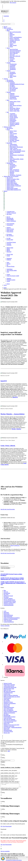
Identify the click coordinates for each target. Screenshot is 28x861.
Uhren (11, 156)
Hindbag (9, 227)
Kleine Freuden (13, 98)
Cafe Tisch (12, 58)
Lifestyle (6, 78)
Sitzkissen (12, 172)
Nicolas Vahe (10, 254)
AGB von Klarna (8, 620)
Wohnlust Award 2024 (9, 726)
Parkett (11, 46)
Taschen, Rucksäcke (14, 109)
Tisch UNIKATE (14, 53)
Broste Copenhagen (11, 221)
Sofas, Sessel (13, 42)
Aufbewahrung (13, 114)
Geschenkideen (10, 81)
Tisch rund (12, 54)
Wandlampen (13, 69)
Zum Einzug (12, 90)
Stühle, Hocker (13, 45)
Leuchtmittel (12, 65)
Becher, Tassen (13, 131)
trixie (8, 271)
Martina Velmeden (16, 429)
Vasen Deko (6, 699)
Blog (5, 590)
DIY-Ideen (6, 714)
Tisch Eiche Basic (14, 49)
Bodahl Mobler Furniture (9, 716)
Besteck (11, 132)
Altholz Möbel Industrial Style (14, 189)
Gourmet (12, 135)
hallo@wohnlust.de (15, 545)
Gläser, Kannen (13, 133)
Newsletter (6, 597)
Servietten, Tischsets (14, 140)
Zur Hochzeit (13, 89)
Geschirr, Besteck (14, 117)
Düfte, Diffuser (13, 161)
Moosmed (9, 251)
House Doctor (10, 231)
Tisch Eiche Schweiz (14, 52)
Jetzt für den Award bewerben (8, 509)
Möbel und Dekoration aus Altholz (12, 696)
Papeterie (9, 92)
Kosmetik (12, 102)
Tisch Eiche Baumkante (15, 50)
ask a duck (9, 214)
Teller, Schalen (13, 141)
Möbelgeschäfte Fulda (9, 688)
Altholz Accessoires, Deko (13, 179)
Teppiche (12, 173)
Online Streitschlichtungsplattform (12, 617)
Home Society (10, 230)
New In (5, 26)
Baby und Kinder (14, 88)
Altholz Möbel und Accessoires (11, 176)
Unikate (11, 157)
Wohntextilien (10, 163)
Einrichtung (9, 143)
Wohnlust (9, 278)
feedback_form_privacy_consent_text (9, 788)
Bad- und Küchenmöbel (15, 32)
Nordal (8, 255)
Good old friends (8, 718)
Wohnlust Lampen (11, 279)
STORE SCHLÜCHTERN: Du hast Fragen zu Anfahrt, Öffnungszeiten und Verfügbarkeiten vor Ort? (13, 583)
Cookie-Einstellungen (9, 621)
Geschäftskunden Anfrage (10, 601)
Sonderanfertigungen (8, 605)
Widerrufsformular (8, 616)
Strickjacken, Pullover (15, 108)
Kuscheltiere (12, 121)
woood (8, 281)
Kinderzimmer (13, 120)
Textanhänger (13, 97)
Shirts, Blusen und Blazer (16, 105)
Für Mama (12, 85)
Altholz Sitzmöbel (11, 180)
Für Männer (12, 86)
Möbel (8, 30)
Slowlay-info (7, 732)
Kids (8, 112)
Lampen (8, 62)
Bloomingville (10, 218)
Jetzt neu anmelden (5, 851)
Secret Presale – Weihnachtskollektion (13, 727)
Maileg (8, 249)
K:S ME (9, 238)
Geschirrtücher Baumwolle (10, 687)
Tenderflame (9, 269)
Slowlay (8, 263)
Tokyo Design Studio (12, 270)
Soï (7, 265)
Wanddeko (12, 160)
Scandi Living (7, 694)
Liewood (9, 243)
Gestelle (11, 60)
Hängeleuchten (13, 64)
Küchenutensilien (14, 137)
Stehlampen (12, 66)
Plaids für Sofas (7, 690)
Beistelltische (13, 73)
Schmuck (12, 104)
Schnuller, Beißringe (14, 124)
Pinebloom (9, 258)
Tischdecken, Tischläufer (15, 175)
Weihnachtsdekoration (9, 707)
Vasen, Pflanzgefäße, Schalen (16, 159)
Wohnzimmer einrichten (9, 684)
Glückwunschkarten (14, 96)
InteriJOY (4, 381)
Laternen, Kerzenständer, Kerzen (17, 151)
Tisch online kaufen (8, 708)
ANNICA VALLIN (11, 213)
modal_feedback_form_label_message (10, 781)
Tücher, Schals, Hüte (14, 110)
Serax (8, 262)
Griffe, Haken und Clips (15, 149)
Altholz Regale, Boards (12, 188)
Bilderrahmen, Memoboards (16, 147)
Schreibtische (13, 41)
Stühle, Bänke (13, 76)
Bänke (11, 33)
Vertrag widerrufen (5, 625)
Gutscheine (12, 82)
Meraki (8, 250)
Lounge (11, 74)
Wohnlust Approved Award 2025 (11, 724)
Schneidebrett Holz (8, 692)
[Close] (1, 756)
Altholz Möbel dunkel (12, 183)
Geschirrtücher (13, 165)
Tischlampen (13, 68)
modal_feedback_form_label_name (9, 776)
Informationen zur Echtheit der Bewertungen (14, 860)
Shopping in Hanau (8, 702)
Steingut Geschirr (8, 683)
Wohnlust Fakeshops (8, 603)
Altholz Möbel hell (11, 181)
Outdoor (9, 70)
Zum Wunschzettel (7, 826)
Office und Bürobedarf (15, 152)
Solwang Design (10, 266)
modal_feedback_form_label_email (9, 778)
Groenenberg (10, 225)
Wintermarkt (6, 728)
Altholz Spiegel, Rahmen (12, 184)
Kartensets (12, 94)
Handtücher (12, 167)
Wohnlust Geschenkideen (10, 703)
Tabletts (11, 153)
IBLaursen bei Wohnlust (9, 691)
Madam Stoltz (10, 247)
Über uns (6, 591)
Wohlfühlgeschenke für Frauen (17, 84)
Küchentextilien (13, 136)
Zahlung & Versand (8, 595)
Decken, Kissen (13, 116)
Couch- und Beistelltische (16, 37)
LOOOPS (9, 245)
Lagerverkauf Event (8, 722)
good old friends (10, 223)
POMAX (9, 259)
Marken (5, 191)
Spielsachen (12, 125)
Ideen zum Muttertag (8, 710)
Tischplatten (12, 61)
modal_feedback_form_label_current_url (10, 773)
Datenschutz (6, 613)
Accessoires (12, 72)
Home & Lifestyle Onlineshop (11, 695)
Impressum (6, 612)
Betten (11, 36)
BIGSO (8, 217)
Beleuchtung (7, 706)
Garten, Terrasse (13, 148)
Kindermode (12, 118)
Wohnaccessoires (8, 127)
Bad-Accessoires (13, 145)
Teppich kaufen (7, 698)
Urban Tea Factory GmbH (13, 275)
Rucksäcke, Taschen (14, 122)
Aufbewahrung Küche (9, 686)
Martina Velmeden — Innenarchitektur (13, 414)
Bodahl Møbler (10, 219)
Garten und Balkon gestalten (10, 711)
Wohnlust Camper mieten (10, 602)
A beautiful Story (11, 211)
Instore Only (6, 723)
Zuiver (8, 283)
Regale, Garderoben (14, 38)
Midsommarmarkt (8, 730)
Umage (8, 274)
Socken (11, 106)
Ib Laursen (9, 234)
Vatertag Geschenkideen (9, 712)
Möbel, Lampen (7, 28)
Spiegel (11, 44)
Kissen (11, 168)
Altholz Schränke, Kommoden (14, 185)
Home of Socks (10, 229)
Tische (8, 48)
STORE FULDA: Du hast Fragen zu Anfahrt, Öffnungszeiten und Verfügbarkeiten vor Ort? (12, 578)
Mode (8, 100)
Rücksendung (7, 593)
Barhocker (12, 34)
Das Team (6, 594)
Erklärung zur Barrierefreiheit (10, 619)
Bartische (12, 57)
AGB (5, 611)
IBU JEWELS (10, 235)
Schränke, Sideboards (15, 40)
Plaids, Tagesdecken (14, 169)
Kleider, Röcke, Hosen (15, 101)
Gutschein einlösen (8, 598)
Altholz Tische (10, 187)
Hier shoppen (13, 2)
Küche (8, 129)
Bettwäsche (12, 164)
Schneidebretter (13, 139)
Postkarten (12, 93)
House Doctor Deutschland (10, 720)
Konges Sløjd (10, 239)
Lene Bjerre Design (11, 242)
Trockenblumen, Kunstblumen (17, 155)
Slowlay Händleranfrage (9, 599)
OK (1, 826)
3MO (8, 751)
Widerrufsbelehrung (8, 615)
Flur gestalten (7, 700)
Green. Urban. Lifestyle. (8, 445)
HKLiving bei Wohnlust (9, 719)
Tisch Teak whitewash (15, 56)
